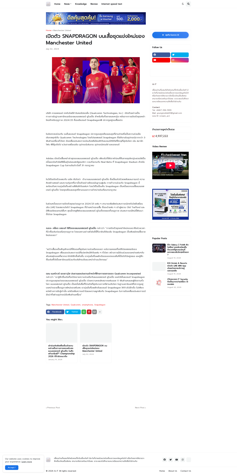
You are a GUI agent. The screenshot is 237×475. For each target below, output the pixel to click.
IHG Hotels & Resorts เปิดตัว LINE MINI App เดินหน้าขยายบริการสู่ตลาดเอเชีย (177, 267)
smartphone (87, 304)
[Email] (94, 312)
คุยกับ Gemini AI (170, 35)
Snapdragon (99, 304)
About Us (172, 471)
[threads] (188, 459)
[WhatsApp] (83, 312)
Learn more (27, 461)
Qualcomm (76, 304)
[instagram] (180, 60)
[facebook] (161, 54)
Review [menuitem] (94, 3)
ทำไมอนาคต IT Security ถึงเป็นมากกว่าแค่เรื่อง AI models (177, 282)
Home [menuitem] (57, 3)
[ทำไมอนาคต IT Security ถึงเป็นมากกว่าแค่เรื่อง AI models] (159, 282)
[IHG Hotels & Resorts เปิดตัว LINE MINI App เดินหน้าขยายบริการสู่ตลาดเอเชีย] (159, 266)
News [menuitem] (67, 3)
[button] (183, 4)
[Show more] (100, 312)
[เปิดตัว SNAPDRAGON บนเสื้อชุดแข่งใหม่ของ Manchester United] (95, 333)
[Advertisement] (112, 384)
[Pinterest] (89, 312)
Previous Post (53, 407)
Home (48, 30)
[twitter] (180, 54)
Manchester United (62, 30)
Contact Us (185, 471)
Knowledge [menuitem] (81, 3)
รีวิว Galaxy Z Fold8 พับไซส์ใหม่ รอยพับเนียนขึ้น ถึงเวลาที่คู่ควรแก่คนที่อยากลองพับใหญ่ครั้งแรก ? (178, 250)
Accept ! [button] (12, 467)
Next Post (139, 407)
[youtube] (161, 60)
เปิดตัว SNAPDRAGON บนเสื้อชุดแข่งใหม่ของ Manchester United (94, 348)
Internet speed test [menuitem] (111, 3)
